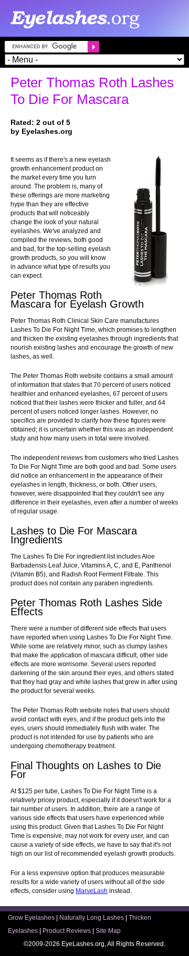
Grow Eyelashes (31, 917)
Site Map (108, 930)
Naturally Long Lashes (91, 917)
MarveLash (92, 891)
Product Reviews (67, 930)
